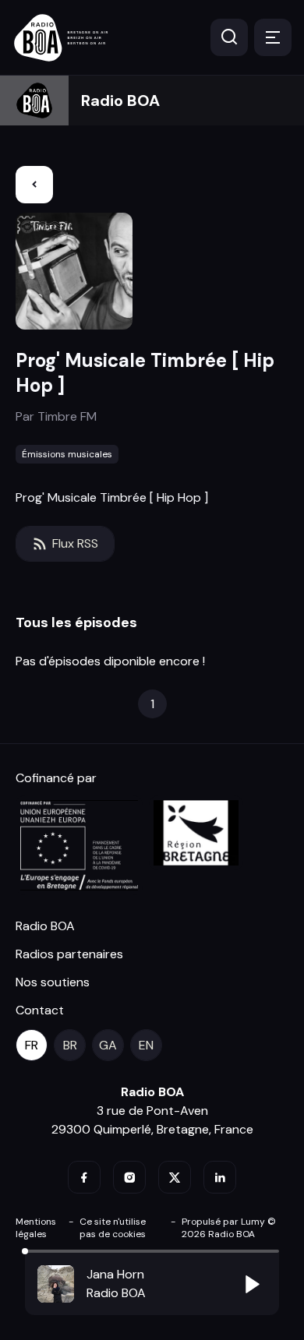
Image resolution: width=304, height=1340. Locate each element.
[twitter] (174, 1177)
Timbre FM (67, 416)
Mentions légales (36, 1227)
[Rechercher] (229, 37)
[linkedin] (219, 1177)
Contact (40, 1010)
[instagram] (129, 1177)
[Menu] (273, 37)
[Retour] (34, 184)
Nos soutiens (53, 982)
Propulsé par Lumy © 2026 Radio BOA (229, 1227)
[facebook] (84, 1177)
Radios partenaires (69, 954)
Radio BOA (120, 100)
